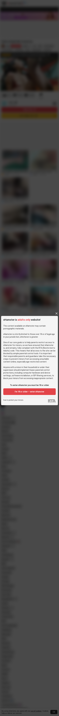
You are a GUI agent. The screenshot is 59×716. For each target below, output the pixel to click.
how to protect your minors (13, 400)
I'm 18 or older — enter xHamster (29, 392)
